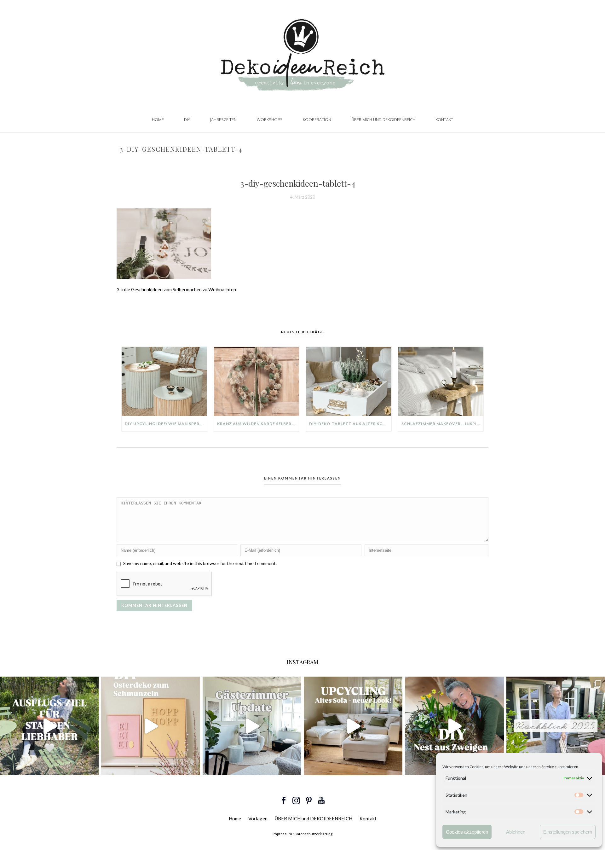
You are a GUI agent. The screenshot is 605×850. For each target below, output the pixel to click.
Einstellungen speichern (567, 832)
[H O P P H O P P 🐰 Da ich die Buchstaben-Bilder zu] (150, 726)
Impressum (282, 833)
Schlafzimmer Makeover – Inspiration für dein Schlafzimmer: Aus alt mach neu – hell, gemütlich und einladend (442, 423)
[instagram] (296, 801)
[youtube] (321, 801)
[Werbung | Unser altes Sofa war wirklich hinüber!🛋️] (353, 726)
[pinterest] (309, 801)
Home (158, 119)
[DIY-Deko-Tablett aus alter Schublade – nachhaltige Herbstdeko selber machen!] (348, 381)
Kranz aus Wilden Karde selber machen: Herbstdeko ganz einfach (258, 423)
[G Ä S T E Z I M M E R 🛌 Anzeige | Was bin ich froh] (252, 726)
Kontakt (444, 119)
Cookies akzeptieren (467, 832)
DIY (187, 119)
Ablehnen (515, 832)
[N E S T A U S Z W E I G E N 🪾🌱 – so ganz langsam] (454, 726)
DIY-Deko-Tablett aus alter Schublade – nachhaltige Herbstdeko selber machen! (350, 423)
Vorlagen (258, 818)
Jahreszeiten (223, 119)
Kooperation (317, 119)
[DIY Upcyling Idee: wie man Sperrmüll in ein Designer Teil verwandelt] (164, 381)
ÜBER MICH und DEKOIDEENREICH (383, 119)
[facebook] (283, 801)
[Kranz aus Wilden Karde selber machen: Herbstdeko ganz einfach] (256, 381)
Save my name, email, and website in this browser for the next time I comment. (200, 563)
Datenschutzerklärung (313, 833)
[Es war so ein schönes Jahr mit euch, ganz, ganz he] (555, 726)
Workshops (270, 119)
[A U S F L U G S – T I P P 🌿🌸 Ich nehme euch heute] (49, 726)
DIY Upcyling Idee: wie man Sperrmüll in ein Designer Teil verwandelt (166, 423)
